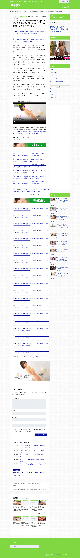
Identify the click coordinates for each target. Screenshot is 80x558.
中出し (37, 472)
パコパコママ (53, 84)
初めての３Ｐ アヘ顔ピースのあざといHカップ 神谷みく (59, 210)
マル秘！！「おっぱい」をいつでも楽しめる (66, 7)
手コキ (42, 472)
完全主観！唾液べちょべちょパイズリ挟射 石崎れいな (33, 455)
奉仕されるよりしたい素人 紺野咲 (62, 268)
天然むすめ (53, 97)
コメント (15, 398)
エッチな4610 (53, 75)
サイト (14, 423)
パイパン (32, 472)
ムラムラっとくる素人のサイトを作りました (59, 87)
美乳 (15, 475)
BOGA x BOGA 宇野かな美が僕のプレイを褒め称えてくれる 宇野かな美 (33, 446)
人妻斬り (52, 94)
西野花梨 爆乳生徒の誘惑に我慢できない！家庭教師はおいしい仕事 (29, 489)
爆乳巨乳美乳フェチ (16, 5)
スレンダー (25, 472)
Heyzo (51, 69)
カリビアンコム (17, 442)
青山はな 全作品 (34, 357)
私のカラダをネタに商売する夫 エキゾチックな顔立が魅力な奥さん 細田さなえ (59, 261)
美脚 (23, 475)
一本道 (52, 91)
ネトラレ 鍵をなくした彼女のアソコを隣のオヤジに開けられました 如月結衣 (30, 484)
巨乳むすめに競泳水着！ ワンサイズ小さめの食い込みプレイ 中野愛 (59, 244)
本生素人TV (53, 100)
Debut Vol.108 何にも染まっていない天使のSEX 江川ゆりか (33, 464)
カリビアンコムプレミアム (56, 81)
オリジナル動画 (17, 472)
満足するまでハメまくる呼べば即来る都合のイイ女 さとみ (32, 460)
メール (15, 417)
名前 (14, 411)
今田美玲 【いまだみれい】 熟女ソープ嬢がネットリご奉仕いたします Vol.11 (59, 227)
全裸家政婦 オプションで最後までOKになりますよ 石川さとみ (32, 451)
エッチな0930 (53, 72)
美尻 (19, 475)
